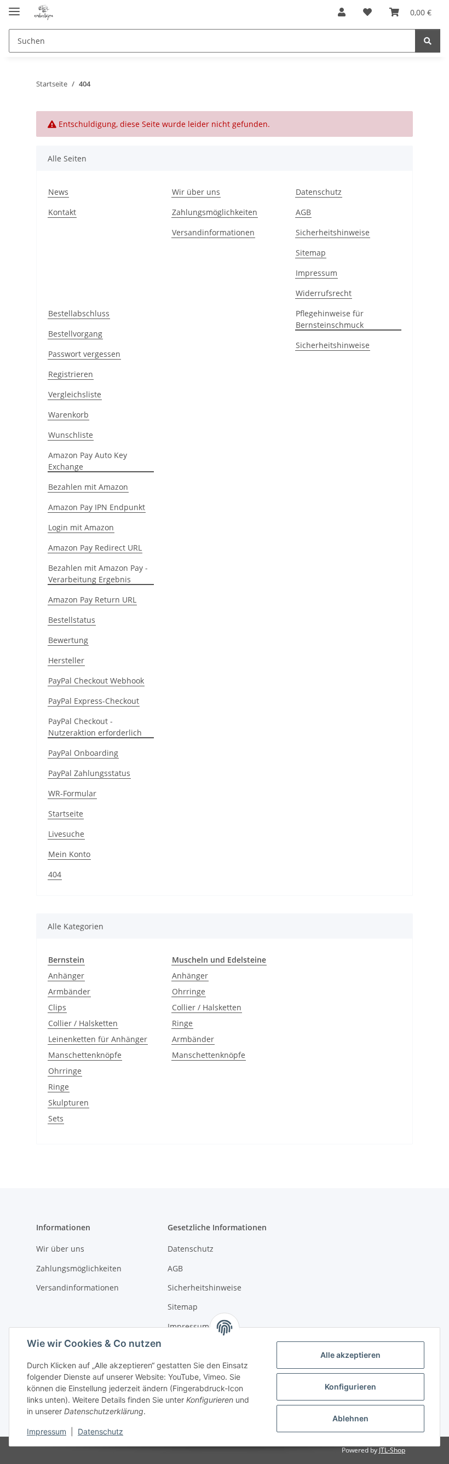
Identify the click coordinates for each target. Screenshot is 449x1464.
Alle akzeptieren (350, 1354)
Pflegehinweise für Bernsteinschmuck (330, 319)
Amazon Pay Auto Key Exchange (87, 461)
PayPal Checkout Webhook (96, 680)
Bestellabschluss (79, 313)
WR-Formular (72, 793)
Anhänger (66, 975)
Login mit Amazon (81, 527)
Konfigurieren (350, 1386)
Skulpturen (68, 1102)
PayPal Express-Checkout (93, 701)
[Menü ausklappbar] (14, 7)
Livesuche (66, 834)
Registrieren (70, 374)
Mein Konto (69, 854)
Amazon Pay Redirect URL (95, 547)
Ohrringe (65, 1071)
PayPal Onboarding (83, 753)
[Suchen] (427, 41)
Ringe (58, 1086)
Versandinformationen (213, 232)
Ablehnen (350, 1418)
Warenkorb (68, 414)
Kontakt (62, 212)
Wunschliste (70, 435)
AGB (303, 212)
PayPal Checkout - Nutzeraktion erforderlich (95, 727)
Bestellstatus (71, 620)
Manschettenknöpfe (85, 1055)
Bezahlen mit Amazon (88, 487)
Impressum (46, 1431)
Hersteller (66, 660)
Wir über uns (196, 192)
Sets (56, 1118)
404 (54, 874)
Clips (57, 1007)
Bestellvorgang (75, 333)
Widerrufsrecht (324, 293)
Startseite (65, 813)
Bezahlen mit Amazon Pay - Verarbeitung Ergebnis (98, 574)
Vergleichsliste (74, 394)
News (58, 192)
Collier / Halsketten (83, 1023)
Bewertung (68, 640)
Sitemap (311, 252)
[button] (341, 12)
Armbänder (69, 991)
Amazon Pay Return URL (92, 599)
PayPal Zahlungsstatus (89, 773)
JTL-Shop (392, 1450)
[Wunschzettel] (367, 12)
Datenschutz (100, 1431)
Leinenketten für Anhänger (97, 1039)
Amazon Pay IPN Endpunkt (96, 507)
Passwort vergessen (84, 354)
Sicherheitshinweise (333, 232)
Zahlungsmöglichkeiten (214, 212)
